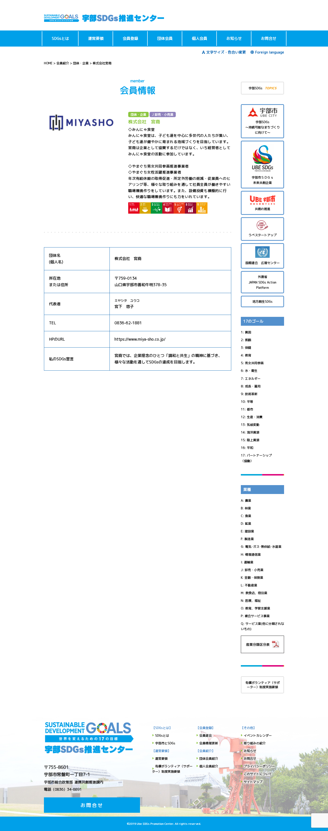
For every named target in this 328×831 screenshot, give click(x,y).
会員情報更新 (208, 743)
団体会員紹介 (208, 758)
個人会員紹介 (208, 766)
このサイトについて (258, 774)
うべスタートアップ (263, 235)
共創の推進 (262, 209)
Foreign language (269, 52)
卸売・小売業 (254, 570)
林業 (248, 508)
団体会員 (165, 38)
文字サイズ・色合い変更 (226, 52)
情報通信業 (253, 554)
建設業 (249, 531)
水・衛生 (251, 370)
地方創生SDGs (262, 301)
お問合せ (268, 38)
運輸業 (248, 562)
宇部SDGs (262, 88)
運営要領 (95, 38)
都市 (250, 409)
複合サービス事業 (257, 616)
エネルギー (253, 378)
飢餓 (248, 340)
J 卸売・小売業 (162, 114)
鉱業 (248, 523)
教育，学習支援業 (257, 608)
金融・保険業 (253, 577)
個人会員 (199, 38)
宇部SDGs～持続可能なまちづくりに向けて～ (262, 127)
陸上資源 (253, 440)
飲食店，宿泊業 (256, 593)
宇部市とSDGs (165, 743)
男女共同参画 (254, 363)
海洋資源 (253, 432)
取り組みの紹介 (255, 743)
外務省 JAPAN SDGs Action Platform (262, 282)
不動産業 (251, 585)
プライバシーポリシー (259, 766)
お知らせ (234, 38)
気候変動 (253, 424)
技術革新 (251, 394)
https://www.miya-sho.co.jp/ (140, 339)
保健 (248, 347)
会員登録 (130, 38)
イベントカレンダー (258, 735)
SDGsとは (60, 38)
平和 (250, 448)
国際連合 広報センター (262, 263)
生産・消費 (254, 417)
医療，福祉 (253, 600)
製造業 (249, 539)
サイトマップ (253, 782)
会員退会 (205, 735)
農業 (248, 500)
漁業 (248, 516)
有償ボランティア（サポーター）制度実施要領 (262, 684)
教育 (248, 355)
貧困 (248, 332)
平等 (250, 401)
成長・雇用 (253, 386)
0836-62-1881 (128, 322)
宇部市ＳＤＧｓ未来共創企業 (262, 180)
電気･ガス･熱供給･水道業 (263, 546)
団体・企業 (138, 114)
